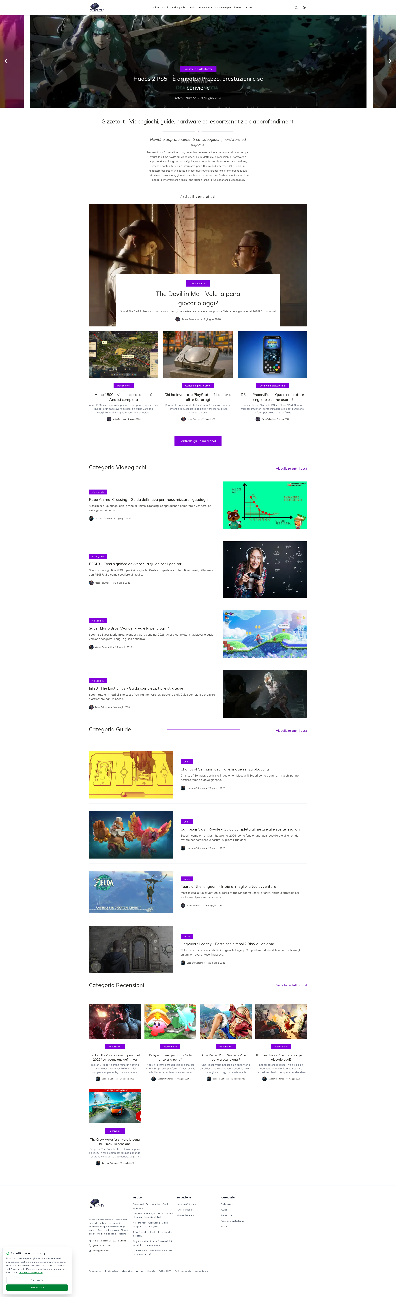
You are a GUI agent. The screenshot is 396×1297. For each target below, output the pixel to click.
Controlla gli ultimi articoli (198, 441)
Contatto (151, 1271)
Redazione (184, 1197)
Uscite (248, 7)
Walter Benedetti (185, 1215)
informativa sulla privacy (31, 1272)
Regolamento (95, 1271)
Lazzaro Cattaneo (186, 1204)
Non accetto (37, 1280)
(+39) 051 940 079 (102, 1245)
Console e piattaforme (228, 7)
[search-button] (296, 7)
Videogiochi (178, 7)
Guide (192, 7)
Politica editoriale (183, 1271)
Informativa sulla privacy (133, 1271)
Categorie (228, 1197)
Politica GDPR (165, 1271)
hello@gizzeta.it (101, 1250)
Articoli (138, 1197)
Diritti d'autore (111, 1271)
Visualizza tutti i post (291, 468)
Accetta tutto (37, 1287)
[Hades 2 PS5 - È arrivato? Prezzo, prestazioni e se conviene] (198, 61)
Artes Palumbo (184, 1209)
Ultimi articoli (160, 7)
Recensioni (205, 7)
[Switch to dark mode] (304, 7)
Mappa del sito (201, 1271)
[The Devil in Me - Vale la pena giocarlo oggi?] (198, 265)
